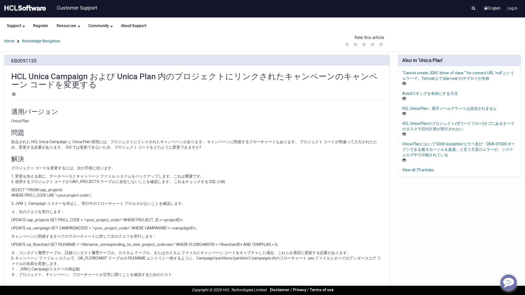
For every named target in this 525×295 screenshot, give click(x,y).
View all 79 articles (418, 170)
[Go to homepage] (24, 8)
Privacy (299, 290)
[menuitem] (492, 7)
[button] (473, 8)
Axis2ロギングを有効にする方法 (430, 93)
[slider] (364, 43)
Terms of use (322, 290)
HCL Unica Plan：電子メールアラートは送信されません (449, 108)
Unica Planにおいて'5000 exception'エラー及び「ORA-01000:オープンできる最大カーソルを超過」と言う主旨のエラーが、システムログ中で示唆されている (458, 149)
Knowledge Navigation (41, 41)
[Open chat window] (508, 283)
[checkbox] (347, 44)
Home (9, 41)
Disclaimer (280, 290)
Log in (512, 8)
